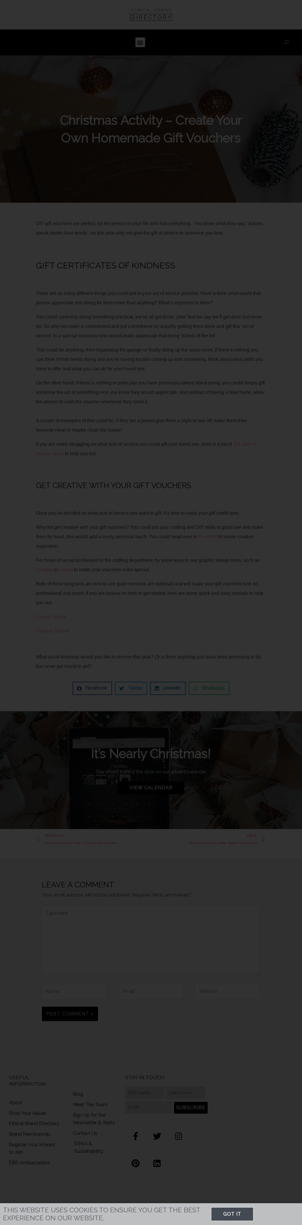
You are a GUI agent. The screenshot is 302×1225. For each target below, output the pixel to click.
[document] (151, 612)
